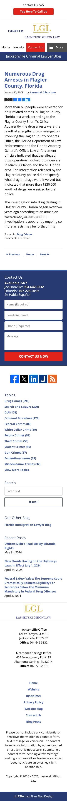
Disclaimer (33, 696)
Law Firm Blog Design (33, 796)
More (59, 47)
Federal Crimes (17, 424)
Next (44, 254)
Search (33, 502)
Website (19, 47)
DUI (10, 412)
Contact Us (35, 47)
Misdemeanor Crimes (22, 464)
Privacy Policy (33, 702)
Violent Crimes (17, 447)
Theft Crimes (16, 441)
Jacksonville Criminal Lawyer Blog (33, 30)
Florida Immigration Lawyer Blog (27, 525)
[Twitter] (24, 379)
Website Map (33, 709)
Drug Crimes (24, 234)
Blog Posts (33, 722)
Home (6, 47)
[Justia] (43, 379)
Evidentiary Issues (20, 458)
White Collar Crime (20, 430)
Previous (13, 254)
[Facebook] (14, 379)
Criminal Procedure (21, 418)
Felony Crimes (17, 435)
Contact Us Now (33, 356)
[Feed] (52, 379)
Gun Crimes (15, 453)
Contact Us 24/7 (33, 8)
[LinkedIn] (33, 379)
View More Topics (16, 470)
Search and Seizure (21, 407)
